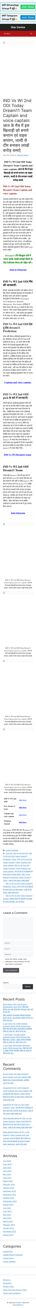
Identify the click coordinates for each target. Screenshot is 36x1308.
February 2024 (9, 1185)
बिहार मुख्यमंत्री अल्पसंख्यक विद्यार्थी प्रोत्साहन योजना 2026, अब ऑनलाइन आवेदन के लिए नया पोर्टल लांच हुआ (18, 1017)
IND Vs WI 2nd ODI (20, 853)
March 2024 (8, 1181)
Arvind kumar (8, 1074)
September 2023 (10, 1201)
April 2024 (7, 1178)
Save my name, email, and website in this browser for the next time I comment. (17, 961)
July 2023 (7, 1208)
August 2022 (8, 1235)
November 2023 (9, 1195)
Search (6, 983)
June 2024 (7, 1171)
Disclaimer (7, 1283)
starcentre (7, 1088)
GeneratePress (18, 1305)
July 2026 (7, 1161)
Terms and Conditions (12, 1293)
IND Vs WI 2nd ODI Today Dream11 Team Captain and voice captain (17, 862)
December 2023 (9, 1191)
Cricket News (8, 1258)
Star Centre (18, 27)
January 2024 (8, 1188)
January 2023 (8, 1228)
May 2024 (7, 1174)
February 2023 (9, 1225)
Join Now (27, 6)
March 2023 (8, 1221)
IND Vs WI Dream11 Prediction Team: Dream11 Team (17, 878)
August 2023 (8, 1205)
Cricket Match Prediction (13, 1255)
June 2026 (7, 1164)
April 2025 (7, 1168)
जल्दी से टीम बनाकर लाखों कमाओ (18, 881)
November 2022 (9, 1232)
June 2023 (7, 1211)
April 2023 (7, 1218)
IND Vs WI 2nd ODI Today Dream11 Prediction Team (17, 856)
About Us (7, 1280)
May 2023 (7, 1215)
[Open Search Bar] (31, 34)
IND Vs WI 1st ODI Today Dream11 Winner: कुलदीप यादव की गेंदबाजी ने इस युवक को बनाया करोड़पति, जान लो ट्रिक (18, 899)
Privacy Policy (8, 1287)
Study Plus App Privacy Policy (15, 1290)
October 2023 (8, 1198)
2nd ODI (9, 853)
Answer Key (7, 1251)
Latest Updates (12, 850)
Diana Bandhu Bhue (11, 1118)
